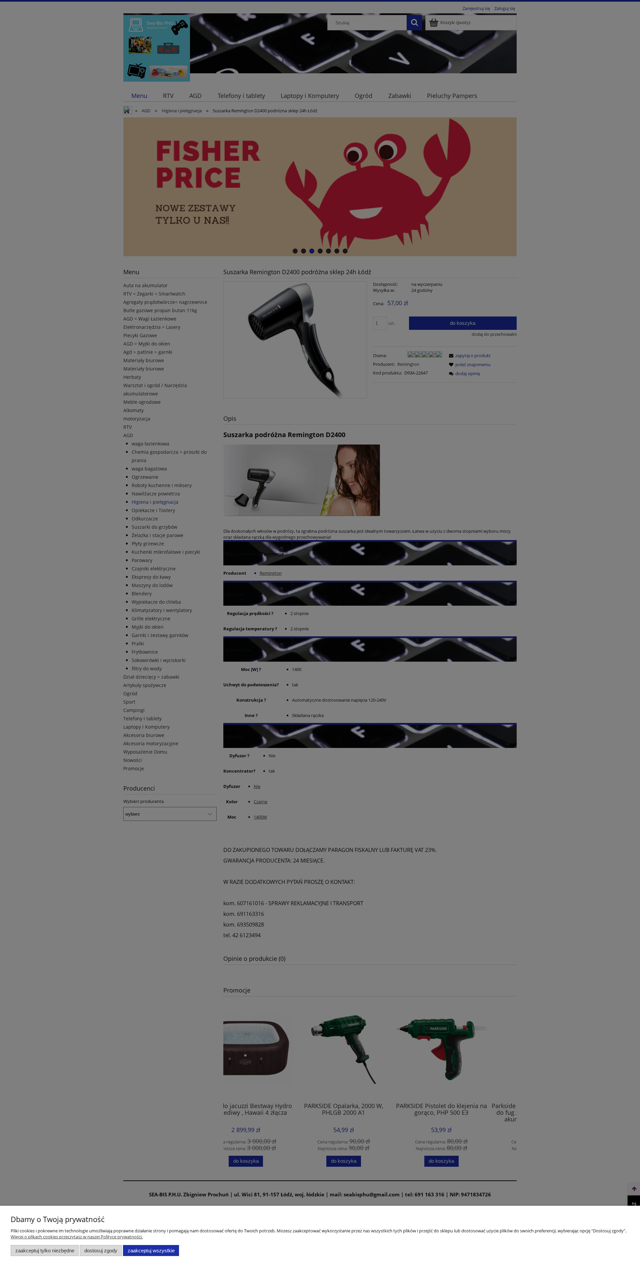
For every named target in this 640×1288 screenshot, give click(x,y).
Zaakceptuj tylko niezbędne (44, 1250)
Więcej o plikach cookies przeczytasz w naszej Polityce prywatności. (77, 1237)
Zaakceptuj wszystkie (151, 1250)
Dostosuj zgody (100, 1250)
